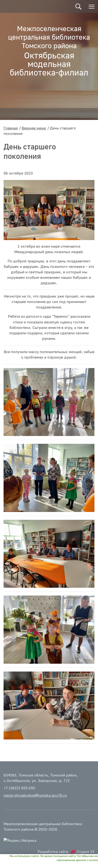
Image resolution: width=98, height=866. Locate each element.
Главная (11, 128)
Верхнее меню (34, 128)
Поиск (78, 6)
